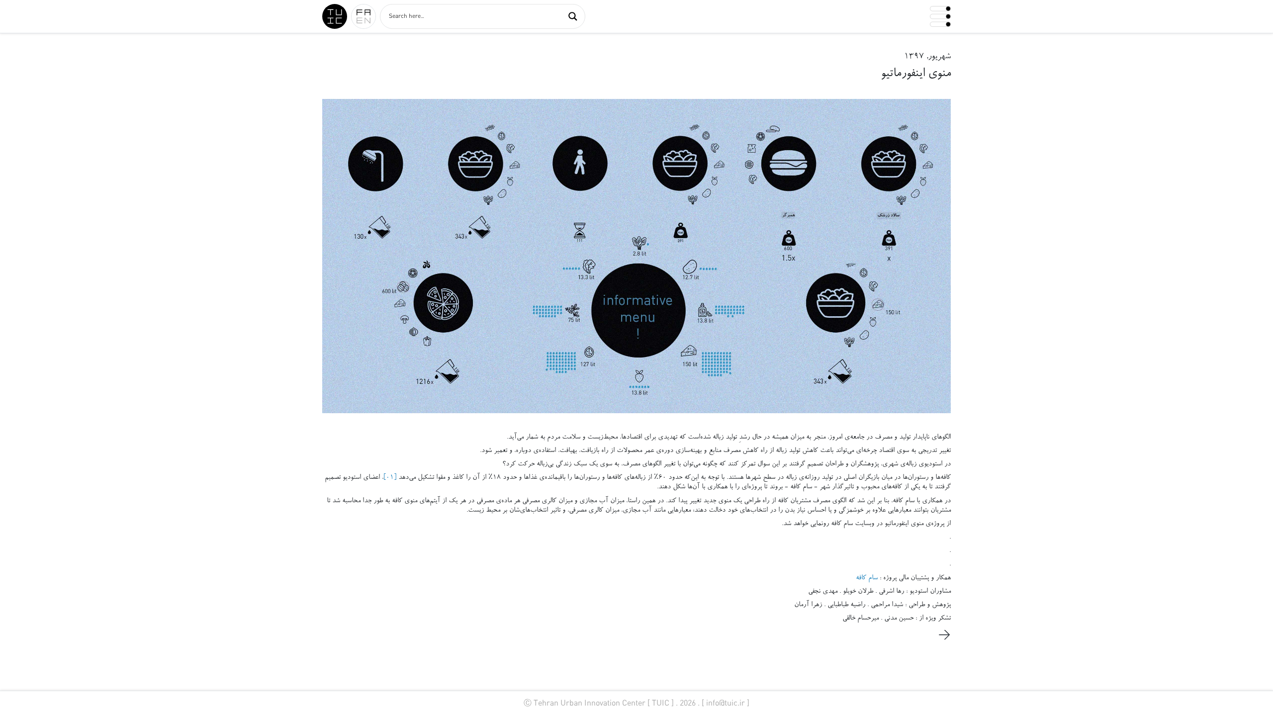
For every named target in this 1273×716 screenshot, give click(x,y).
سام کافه (867, 578)
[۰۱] (390, 478)
